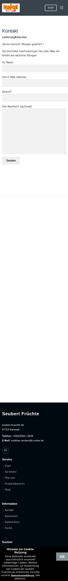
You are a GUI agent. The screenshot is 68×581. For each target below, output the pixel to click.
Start (8, 466)
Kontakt (9, 510)
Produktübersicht (15, 483)
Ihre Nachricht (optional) (17, 106)
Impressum (11, 516)
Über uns (10, 478)
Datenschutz (12, 522)
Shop (51, 7)
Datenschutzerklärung (22, 575)
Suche (8, 528)
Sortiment (10, 472)
